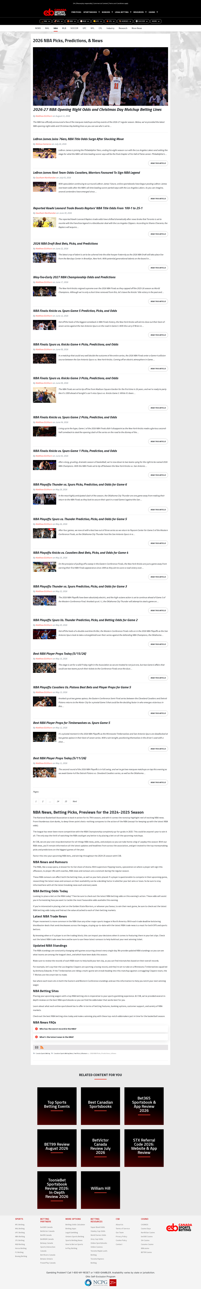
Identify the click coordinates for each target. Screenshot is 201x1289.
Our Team (120, 1232)
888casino (145, 1248)
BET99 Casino (146, 1252)
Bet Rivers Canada (47, 1255)
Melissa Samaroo (44, 144)
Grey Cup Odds (97, 1239)
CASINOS (144, 1224)
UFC (84, 28)
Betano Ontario (46, 1259)
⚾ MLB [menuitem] (83, 21)
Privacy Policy (121, 1236)
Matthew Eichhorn (44, 116)
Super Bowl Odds (98, 1227)
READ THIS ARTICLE (158, 163)
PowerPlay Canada (48, 1263)
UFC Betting (20, 1232)
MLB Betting (20, 1244)
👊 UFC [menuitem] (96, 21)
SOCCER (74, 28)
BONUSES (106, 12)
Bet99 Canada (46, 1235)
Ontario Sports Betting (74, 1236)
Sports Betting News (73, 1240)
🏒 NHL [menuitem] (44, 21)
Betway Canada (46, 1243)
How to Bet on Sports (74, 1244)
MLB (64, 28)
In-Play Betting (71, 1248)
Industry (110, 28)
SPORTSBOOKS (90, 12)
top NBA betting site (78, 996)
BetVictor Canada (47, 1231)
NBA (56, 28)
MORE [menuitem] (154, 21)
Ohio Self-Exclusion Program (100, 1276)
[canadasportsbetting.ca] (55, 12)
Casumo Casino (147, 1244)
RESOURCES (138, 12)
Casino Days (146, 1228)
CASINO (152, 12)
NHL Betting (20, 1228)
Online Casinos (97, 1247)
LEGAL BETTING (122, 12)
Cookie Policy (121, 1240)
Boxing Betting (21, 1256)
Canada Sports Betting (43, 1053)
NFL (92, 28)
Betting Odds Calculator (75, 1224)
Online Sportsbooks (99, 1243)
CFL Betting (19, 1240)
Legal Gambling (71, 1232)
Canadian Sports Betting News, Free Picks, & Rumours (71, 1053)
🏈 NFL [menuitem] (57, 21)
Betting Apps (70, 1228)
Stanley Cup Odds (98, 1231)
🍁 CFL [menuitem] (109, 21)
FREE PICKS (76, 12)
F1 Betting (19, 1252)
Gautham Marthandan (46, 177)
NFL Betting (19, 1224)
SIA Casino (145, 1240)
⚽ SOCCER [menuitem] (140, 21)
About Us (119, 1224)
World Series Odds (98, 1235)
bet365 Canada (46, 1227)
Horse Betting (21, 1248)
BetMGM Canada (47, 1239)
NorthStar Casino (148, 1232)
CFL (100, 28)
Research (123, 28)
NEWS (38, 28)
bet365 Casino (147, 1236)
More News (137, 28)
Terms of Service (123, 1228)
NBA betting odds (114, 896)
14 (58, 801)
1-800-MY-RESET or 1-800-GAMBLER (91, 1272)
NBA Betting (20, 1236)
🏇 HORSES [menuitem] (123, 21)
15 (66, 801)
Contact (119, 1244)
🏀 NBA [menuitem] (70, 21)
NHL (47, 28)
